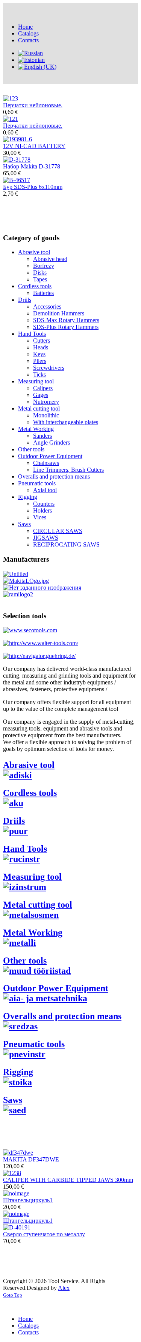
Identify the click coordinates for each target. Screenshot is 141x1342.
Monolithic (46, 415)
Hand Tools (32, 333)
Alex (64, 1288)
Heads (40, 347)
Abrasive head (50, 259)
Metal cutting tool (39, 408)
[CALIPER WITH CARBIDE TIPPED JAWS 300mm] (12, 1173)
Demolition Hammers (58, 313)
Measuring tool (36, 381)
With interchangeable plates (65, 422)
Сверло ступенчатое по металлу (44, 1234)
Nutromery (46, 401)
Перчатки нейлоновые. (32, 105)
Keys (39, 354)
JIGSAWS (45, 537)
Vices (39, 517)
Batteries (43, 293)
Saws (24, 524)
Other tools (31, 449)
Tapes (40, 279)
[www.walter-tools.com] (40, 643)
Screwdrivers (48, 367)
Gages (40, 395)
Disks (40, 272)
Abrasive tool (34, 252)
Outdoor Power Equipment (50, 456)
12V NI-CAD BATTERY (34, 146)
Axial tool (45, 490)
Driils (24, 300)
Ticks (39, 374)
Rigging (27, 497)
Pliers (39, 361)
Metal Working (36, 429)
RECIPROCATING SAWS (66, 544)
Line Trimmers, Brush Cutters (68, 469)
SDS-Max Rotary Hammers (66, 320)
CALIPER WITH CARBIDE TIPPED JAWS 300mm (68, 1180)
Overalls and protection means (54, 476)
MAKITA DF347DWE (31, 1159)
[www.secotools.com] (30, 630)
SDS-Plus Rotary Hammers (66, 327)
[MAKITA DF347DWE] (18, 1152)
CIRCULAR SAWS (57, 531)
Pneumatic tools (37, 483)
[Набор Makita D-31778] (16, 159)
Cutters (41, 340)
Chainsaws (46, 463)
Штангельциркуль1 (28, 1200)
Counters (44, 503)
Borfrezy (43, 266)
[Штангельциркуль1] (16, 1193)
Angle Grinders (51, 442)
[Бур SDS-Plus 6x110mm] (16, 180)
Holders (42, 510)
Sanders (42, 435)
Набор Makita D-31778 (31, 166)
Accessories (47, 306)
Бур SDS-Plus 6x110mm (32, 187)
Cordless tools (35, 286)
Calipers (43, 388)
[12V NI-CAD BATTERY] (17, 139)
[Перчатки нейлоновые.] (10, 98)
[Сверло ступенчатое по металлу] (16, 1227)
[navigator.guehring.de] (39, 656)
